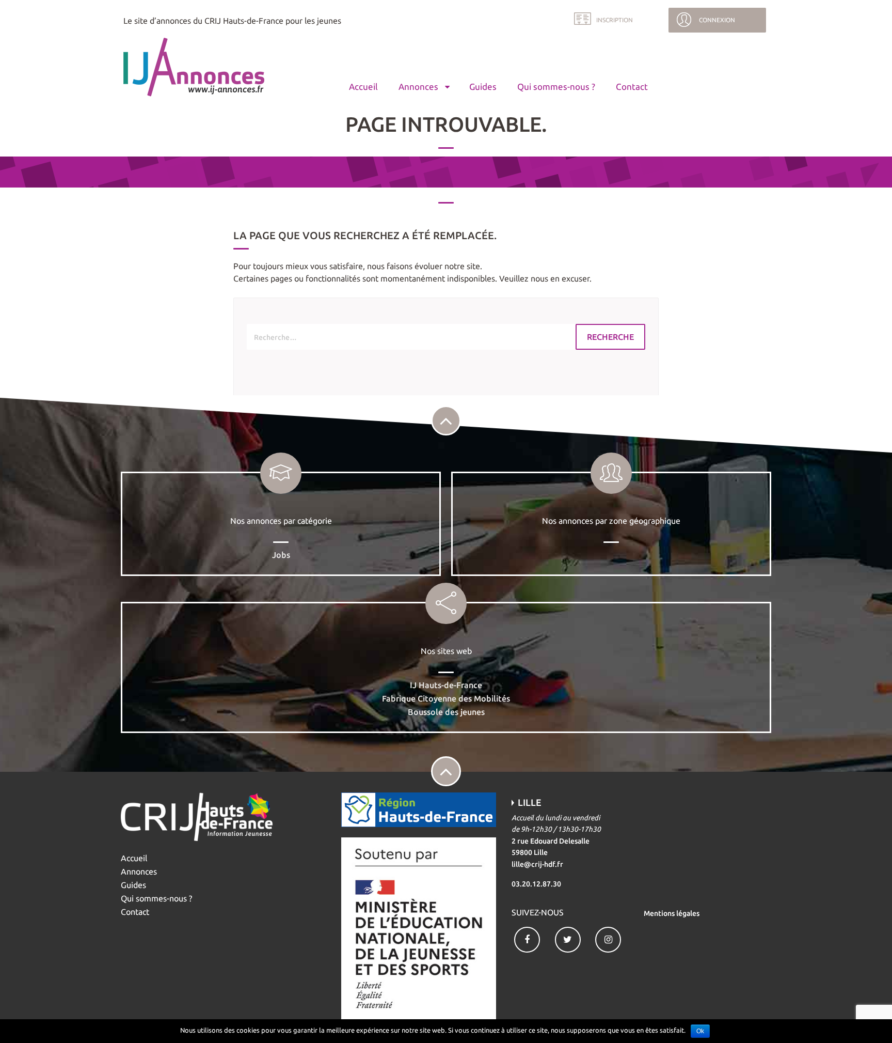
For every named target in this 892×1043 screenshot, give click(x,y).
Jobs (281, 554)
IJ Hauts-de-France (446, 685)
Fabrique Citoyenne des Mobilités (446, 698)
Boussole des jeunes (446, 712)
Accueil (363, 86)
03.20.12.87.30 (536, 884)
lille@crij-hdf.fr (537, 864)
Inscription (614, 20)
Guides (483, 86)
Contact (632, 86)
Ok (700, 1031)
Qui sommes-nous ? (556, 86)
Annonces (418, 86)
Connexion (717, 20)
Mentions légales (671, 913)
